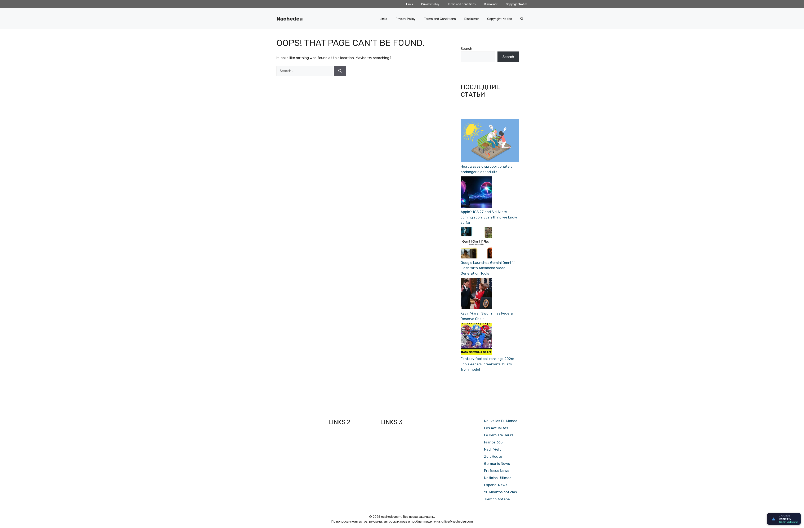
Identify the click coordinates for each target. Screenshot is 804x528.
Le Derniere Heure (499, 435)
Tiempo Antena (497, 499)
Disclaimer (490, 4)
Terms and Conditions (462, 4)
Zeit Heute (493, 456)
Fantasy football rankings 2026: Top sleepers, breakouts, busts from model (487, 364)
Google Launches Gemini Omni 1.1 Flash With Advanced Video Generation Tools (488, 268)
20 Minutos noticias (500, 492)
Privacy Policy (430, 4)
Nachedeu (289, 19)
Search (466, 48)
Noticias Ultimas (497, 478)
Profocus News (496, 471)
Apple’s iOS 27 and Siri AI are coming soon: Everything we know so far (489, 217)
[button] (522, 19)
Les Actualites (496, 428)
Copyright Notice (517, 4)
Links (409, 4)
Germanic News (497, 463)
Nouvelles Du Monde (500, 421)
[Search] (340, 71)
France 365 (493, 442)
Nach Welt (492, 449)
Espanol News (495, 485)
